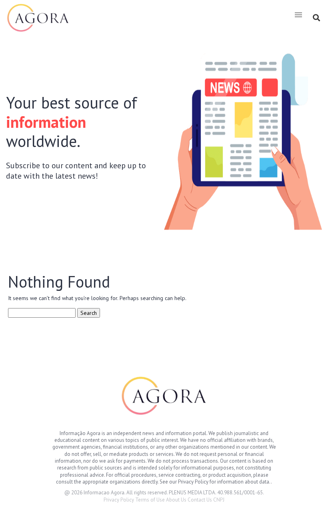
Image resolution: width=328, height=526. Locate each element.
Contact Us (200, 499)
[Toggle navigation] (298, 15)
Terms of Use (150, 499)
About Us (176, 499)
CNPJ (218, 499)
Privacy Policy (119, 499)
